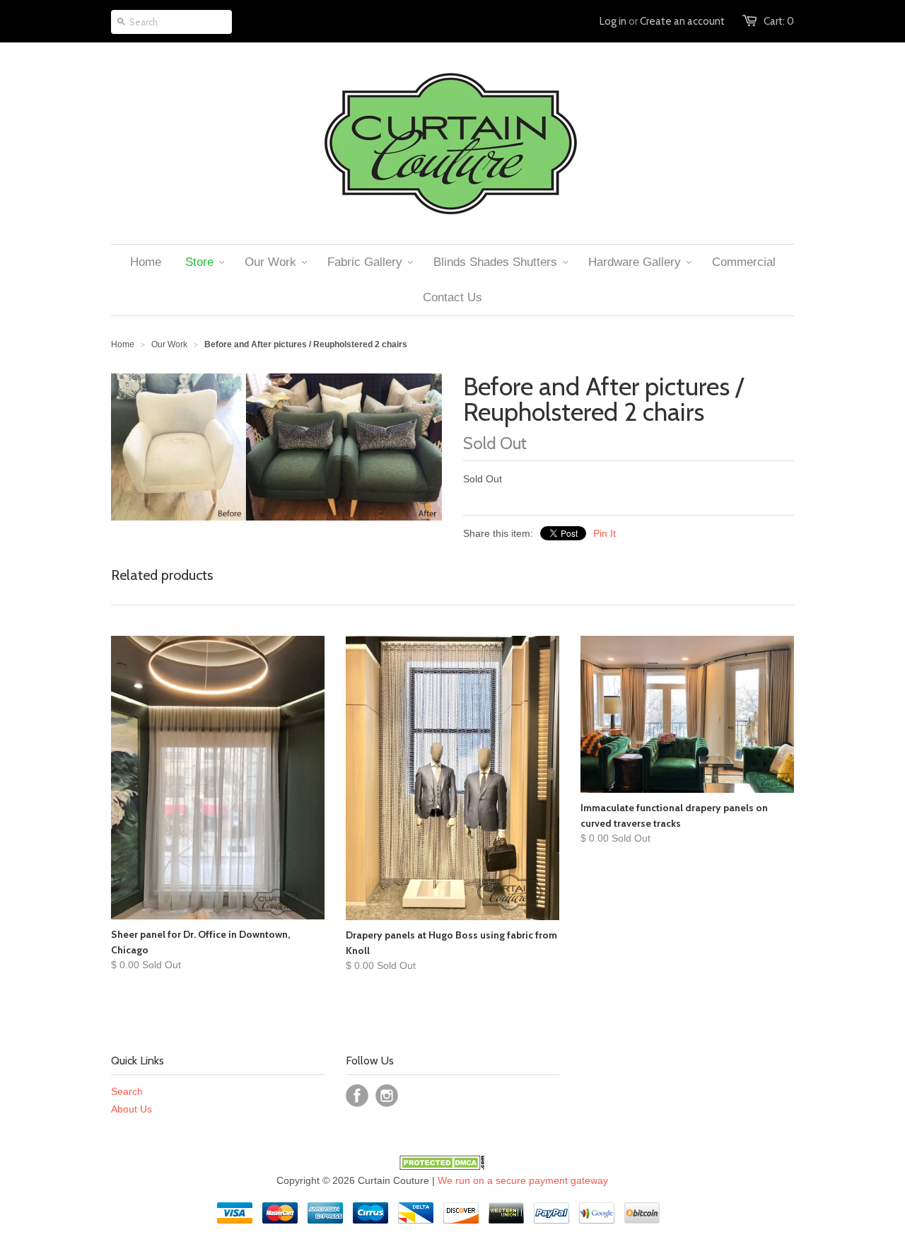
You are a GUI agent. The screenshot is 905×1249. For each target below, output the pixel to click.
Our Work (169, 344)
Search (127, 1091)
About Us (131, 1109)
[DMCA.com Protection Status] (441, 1166)
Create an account (682, 21)
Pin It (604, 533)
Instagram (386, 1095)
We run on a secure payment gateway (523, 1180)
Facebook (357, 1095)
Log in (613, 21)
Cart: (779, 21)
